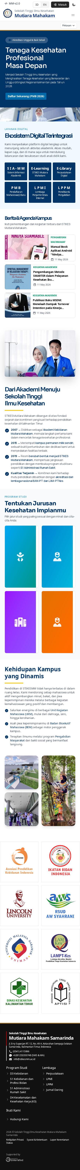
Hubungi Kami (19, 1119)
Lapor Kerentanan (59, 1139)
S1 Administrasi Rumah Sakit (20, 1090)
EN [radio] (45, 4)
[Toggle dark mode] (74, 5)
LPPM (49, 1084)
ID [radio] (37, 4)
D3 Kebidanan (19, 1073)
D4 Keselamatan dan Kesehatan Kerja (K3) (23, 1099)
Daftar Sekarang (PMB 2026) (26, 96)
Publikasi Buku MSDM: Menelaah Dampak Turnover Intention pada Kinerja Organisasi (51, 304)
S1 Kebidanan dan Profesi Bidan (21, 1081)
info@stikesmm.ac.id (24, 1059)
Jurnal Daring (54, 1090)
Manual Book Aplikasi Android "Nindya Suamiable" (61, 250)
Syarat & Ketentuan (37, 1139)
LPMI (49, 1079)
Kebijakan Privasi (15, 1139)
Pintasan (66, 25)
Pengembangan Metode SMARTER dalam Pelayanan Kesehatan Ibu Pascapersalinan (50, 276)
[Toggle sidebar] (73, 15)
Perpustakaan (54, 1073)
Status (9, 1142)
